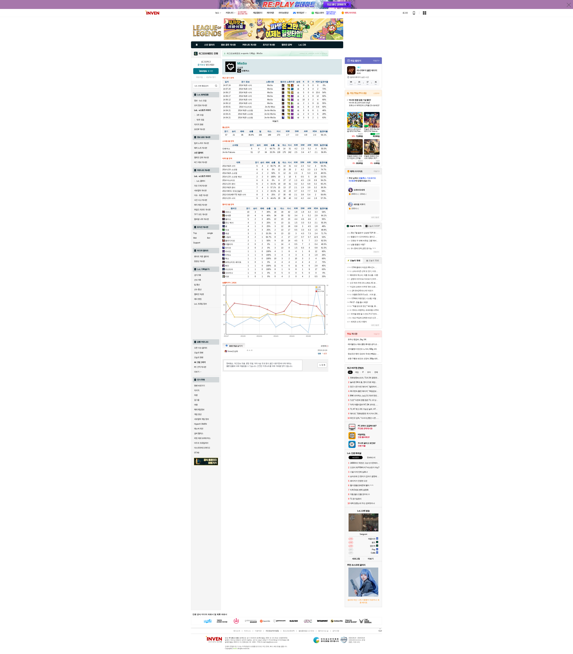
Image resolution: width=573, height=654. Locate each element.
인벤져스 (226, 149)
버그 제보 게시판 (200, 162)
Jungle (210, 233)
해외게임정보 (199, 409)
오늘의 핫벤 (198, 352)
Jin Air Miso (270, 107)
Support (196, 242)
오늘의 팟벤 (198, 357)
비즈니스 (247, 631)
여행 (196, 405)
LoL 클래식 (201, 181)
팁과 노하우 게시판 (201, 143)
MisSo (270, 85)
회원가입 (199, 77)
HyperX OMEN (200, 424)
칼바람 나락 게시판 (201, 219)
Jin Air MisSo (270, 110)
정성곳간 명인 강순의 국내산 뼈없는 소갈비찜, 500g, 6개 (364, 354)
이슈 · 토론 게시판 (201, 195)
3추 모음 (200, 115)
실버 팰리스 (198, 433)
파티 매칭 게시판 (200, 205)
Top (195, 233)
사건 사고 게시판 (200, 200)
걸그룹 (196, 400)
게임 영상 (197, 414)
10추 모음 (200, 120)
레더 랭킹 (197, 299)
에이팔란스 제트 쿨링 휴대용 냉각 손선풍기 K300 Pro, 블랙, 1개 (364, 344)
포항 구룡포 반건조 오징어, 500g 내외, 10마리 (364, 358)
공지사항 (335, 631)
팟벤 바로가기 (199, 385)
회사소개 (236, 631)
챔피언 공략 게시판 (201, 157)
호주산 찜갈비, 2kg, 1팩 (357, 339)
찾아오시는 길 (323, 631)
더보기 (275, 121)
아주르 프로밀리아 (201, 443)
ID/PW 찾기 (211, 77)
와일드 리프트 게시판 (202, 209)
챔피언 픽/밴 (199, 294)
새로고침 (374, 217)
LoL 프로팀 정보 (200, 304)
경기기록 (197, 275)
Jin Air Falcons (228, 152)
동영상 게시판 (199, 261)
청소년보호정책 (288, 631)
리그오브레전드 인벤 (208, 53)
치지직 (196, 390)
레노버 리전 (198, 428)
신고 (325, 353)
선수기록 (197, 280)
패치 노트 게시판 (200, 148)
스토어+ (376, 93)
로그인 (405, 13)
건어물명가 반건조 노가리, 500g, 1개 (362, 349)
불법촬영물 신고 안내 (306, 631)
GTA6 (196, 452)
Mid (194, 238)
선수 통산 (197, 289)
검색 (216, 85)
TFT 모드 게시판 (200, 214)
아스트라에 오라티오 (202, 448)
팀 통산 (197, 285)
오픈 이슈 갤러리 (200, 348)
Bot (208, 238)
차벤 (196, 395)
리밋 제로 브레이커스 (202, 438)
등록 (322, 365)
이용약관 (258, 631)
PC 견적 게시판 (200, 367)
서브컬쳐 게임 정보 (201, 419)
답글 (319, 353)
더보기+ (376, 61)
